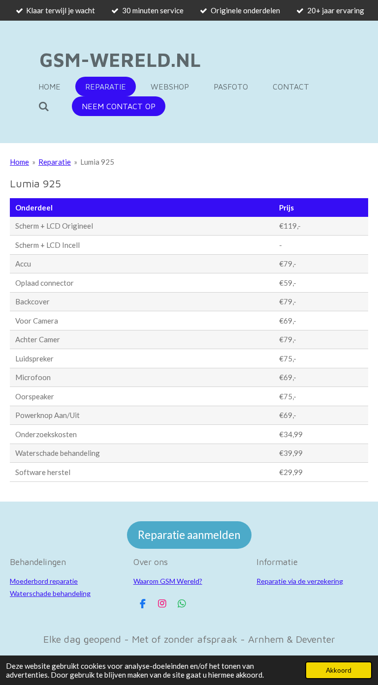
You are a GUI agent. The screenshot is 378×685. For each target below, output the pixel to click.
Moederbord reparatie (44, 581)
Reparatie (54, 161)
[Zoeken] (44, 106)
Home (19, 161)
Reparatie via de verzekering (299, 581)
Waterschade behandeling (50, 593)
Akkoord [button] (338, 670)
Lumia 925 (97, 161)
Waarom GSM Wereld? (167, 581)
